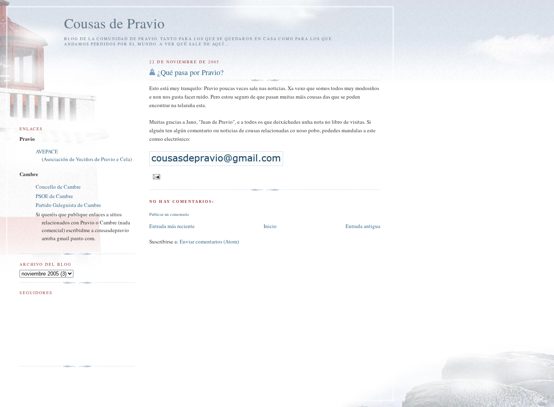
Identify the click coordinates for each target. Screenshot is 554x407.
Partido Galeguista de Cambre (68, 205)
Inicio (270, 226)
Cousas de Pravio (114, 22)
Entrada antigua (363, 226)
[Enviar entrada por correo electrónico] (155, 176)
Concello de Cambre (58, 186)
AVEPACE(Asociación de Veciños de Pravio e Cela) (84, 155)
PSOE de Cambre (54, 196)
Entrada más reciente (172, 226)
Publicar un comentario (169, 214)
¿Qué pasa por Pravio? (190, 72)
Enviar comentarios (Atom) (209, 241)
